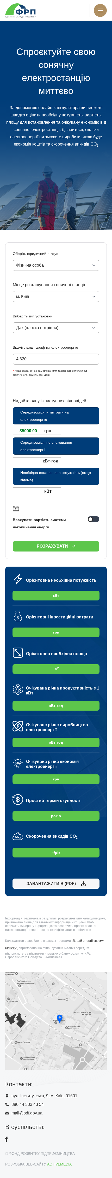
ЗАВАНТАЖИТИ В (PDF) (50, 883)
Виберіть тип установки (32, 316)
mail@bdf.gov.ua (26, 1113)
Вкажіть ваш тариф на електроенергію (45, 347)
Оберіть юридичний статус (35, 254)
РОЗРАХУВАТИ (52, 546)
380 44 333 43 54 (27, 1104)
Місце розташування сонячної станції (49, 285)
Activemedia (59, 1164)
